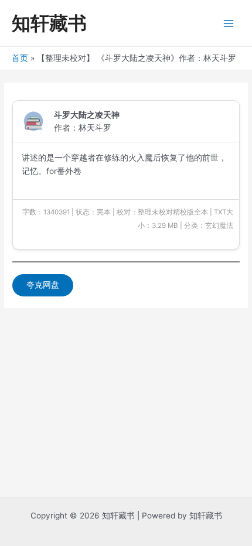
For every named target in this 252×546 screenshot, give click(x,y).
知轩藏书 (49, 23)
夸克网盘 (42, 284)
